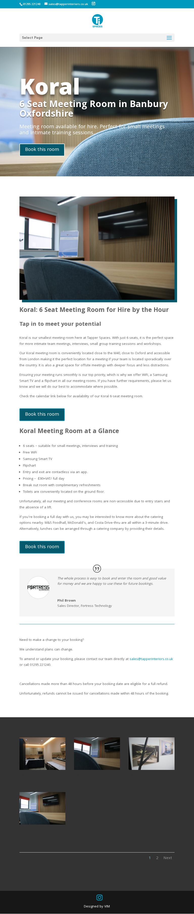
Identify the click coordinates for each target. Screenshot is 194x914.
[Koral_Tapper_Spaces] (42, 824)
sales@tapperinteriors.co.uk (151, 659)
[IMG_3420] (42, 769)
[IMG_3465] (97, 769)
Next (167, 858)
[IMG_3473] (152, 769)
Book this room (42, 150)
